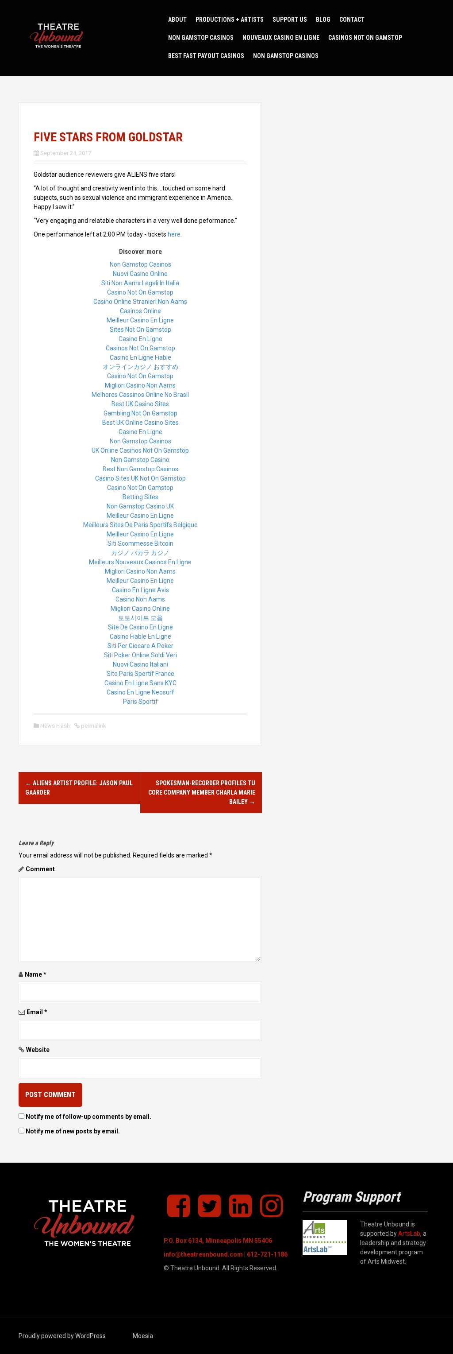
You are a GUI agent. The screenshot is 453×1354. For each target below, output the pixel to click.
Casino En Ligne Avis (140, 590)
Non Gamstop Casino (140, 459)
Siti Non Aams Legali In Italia (140, 283)
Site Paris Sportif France (140, 673)
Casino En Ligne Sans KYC (140, 683)
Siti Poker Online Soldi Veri (140, 655)
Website (38, 1049)
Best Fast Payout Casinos (206, 55)
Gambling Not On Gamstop (140, 413)
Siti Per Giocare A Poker (140, 645)
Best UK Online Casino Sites (140, 422)
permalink (93, 725)
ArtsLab (409, 1233)
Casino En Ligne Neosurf (140, 692)
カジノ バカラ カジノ (140, 552)
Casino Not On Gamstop (140, 292)
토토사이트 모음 (140, 617)
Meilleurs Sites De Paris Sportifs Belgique (140, 524)
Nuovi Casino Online (140, 273)
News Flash (55, 725)
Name (35, 974)
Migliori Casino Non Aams (140, 385)
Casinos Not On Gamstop (365, 37)
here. (175, 234)
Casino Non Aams (140, 599)
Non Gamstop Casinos (201, 37)
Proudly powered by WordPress (62, 1335)
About (177, 19)
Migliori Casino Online (140, 608)
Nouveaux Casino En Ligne (280, 37)
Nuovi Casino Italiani (140, 664)
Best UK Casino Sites (140, 403)
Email (37, 1012)
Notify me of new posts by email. (73, 1131)
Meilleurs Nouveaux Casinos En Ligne (140, 562)
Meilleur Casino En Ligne (140, 320)
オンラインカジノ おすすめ (140, 366)
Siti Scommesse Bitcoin (140, 543)
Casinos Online (140, 310)
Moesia (143, 1335)
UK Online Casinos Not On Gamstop (140, 450)
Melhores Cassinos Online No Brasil (140, 394)
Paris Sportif (140, 701)
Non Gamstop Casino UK (140, 506)
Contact (352, 19)
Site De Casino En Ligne (140, 627)
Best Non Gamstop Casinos (140, 469)
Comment (40, 869)
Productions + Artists (230, 19)
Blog (323, 19)
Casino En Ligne (140, 338)
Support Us (290, 19)
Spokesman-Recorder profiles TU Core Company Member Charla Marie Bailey (201, 792)
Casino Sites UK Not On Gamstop (140, 478)
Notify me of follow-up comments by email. (88, 1116)
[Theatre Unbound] (58, 37)
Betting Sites (140, 496)
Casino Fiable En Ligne (140, 636)
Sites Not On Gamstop (140, 329)
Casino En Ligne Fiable (140, 357)
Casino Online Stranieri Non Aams (140, 301)
